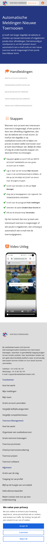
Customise (23, 532)
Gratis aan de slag (10, 473)
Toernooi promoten (11, 444)
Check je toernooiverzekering (15, 450)
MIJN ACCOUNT (24, 177)
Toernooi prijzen (9, 456)
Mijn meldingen (9, 391)
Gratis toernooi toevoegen (14, 438)
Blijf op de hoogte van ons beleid (17, 485)
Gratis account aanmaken (14, 403)
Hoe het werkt (8, 385)
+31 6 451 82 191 (17, 369)
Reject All (23, 539)
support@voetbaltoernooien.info (21, 374)
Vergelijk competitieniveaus (14, 415)
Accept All (24, 526)
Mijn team (6, 397)
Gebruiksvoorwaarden (12, 491)
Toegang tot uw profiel (12, 479)
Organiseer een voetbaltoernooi (17, 432)
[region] (23, 523)
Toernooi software (10, 461)
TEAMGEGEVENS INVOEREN (18, 197)
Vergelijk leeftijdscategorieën (15, 409)
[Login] (42, 3)
